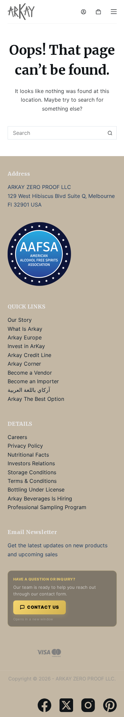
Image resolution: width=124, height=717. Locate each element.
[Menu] (114, 12)
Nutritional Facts (28, 454)
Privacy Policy (25, 445)
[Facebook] (44, 705)
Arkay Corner (24, 363)
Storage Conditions (32, 472)
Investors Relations (31, 463)
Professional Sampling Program (47, 507)
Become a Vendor (30, 372)
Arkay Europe (25, 337)
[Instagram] (88, 705)
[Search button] (110, 133)
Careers (17, 437)
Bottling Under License (36, 489)
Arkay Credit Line (29, 355)
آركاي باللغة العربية (29, 390)
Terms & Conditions (32, 481)
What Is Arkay (25, 328)
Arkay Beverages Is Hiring (40, 498)
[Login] (83, 11)
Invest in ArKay (26, 346)
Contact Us (43, 607)
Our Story (20, 319)
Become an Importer (33, 381)
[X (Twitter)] (66, 705)
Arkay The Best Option (36, 399)
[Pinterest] (110, 705)
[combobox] (56, 132)
